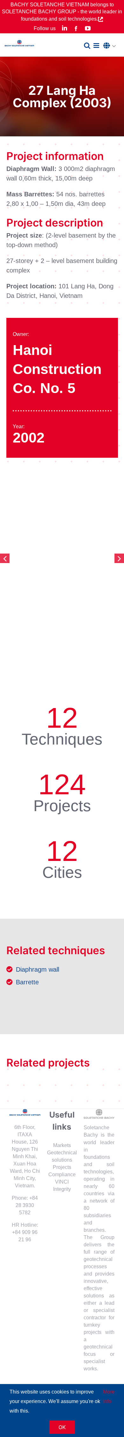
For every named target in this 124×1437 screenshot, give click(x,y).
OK (62, 1427)
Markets (62, 1145)
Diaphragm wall (37, 969)
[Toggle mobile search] (87, 45)
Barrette (27, 982)
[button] (111, 46)
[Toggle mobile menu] (96, 45)
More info (108, 1396)
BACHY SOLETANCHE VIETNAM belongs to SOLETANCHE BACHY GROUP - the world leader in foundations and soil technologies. (62, 12)
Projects (62, 1167)
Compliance (62, 1174)
